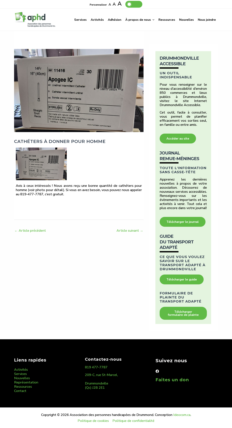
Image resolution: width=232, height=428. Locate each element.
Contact (20, 391)
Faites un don (172, 379)
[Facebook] (157, 371)
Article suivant (130, 230)
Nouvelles (186, 20)
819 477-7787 (96, 367)
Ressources (166, 20)
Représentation (26, 382)
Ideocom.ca (181, 415)
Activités (97, 20)
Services (80, 20)
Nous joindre (207, 20)
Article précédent (30, 230)
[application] (152, 20)
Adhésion (114, 20)
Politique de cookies (93, 420)
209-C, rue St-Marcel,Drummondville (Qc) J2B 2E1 (101, 381)
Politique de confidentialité (133, 420)
